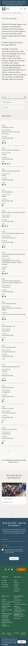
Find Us (16, 615)
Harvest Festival (6, 604)
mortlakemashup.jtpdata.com (13, 65)
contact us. (16, 462)
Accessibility (16, 633)
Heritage (16, 584)
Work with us (5, 587)
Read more (6, 502)
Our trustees (5, 584)
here (13, 552)
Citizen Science (17, 600)
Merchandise (17, 618)
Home (3, 13)
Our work (17, 577)
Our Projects (17, 602)
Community (17, 589)
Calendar (4, 599)
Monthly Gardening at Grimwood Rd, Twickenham (7, 615)
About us (5, 577)
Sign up (14, 558)
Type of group (7, 102)
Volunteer (16, 598)
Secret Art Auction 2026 (8, 602)
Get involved (9, 13)
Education (16, 591)
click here (12, 45)
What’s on (5, 596)
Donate (21, 569)
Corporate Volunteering (20, 604)
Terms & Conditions (9, 633)
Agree (22, 642)
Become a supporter (19, 616)
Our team (4, 582)
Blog (15, 580)
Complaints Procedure (23, 633)
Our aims (4, 580)
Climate (16, 587)
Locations (5, 107)
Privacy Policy (3, 633)
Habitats (16, 582)
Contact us (5, 625)
